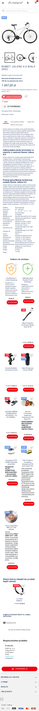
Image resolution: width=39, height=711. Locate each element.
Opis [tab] (5, 122)
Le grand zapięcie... (19, 600)
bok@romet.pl (9, 656)
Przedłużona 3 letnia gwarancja (11, 279)
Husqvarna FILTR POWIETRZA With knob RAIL (11, 462)
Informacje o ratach (8, 114)
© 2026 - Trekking (7, 705)
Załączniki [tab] (30, 122)
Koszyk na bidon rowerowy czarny (11, 369)
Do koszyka (12, 302)
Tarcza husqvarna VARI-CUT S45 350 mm (11, 527)
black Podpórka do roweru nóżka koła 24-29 (28, 325)
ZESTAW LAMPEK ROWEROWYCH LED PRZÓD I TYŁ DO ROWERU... (11, 414)
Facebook (1, 699)
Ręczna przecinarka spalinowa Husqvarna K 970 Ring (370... (27, 415)
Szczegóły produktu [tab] (17, 122)
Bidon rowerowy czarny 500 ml (27, 369)
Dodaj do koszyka (12, 96)
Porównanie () (19, 669)
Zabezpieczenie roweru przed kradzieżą (27, 280)
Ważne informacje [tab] (17, 125)
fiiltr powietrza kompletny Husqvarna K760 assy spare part (27, 463)
